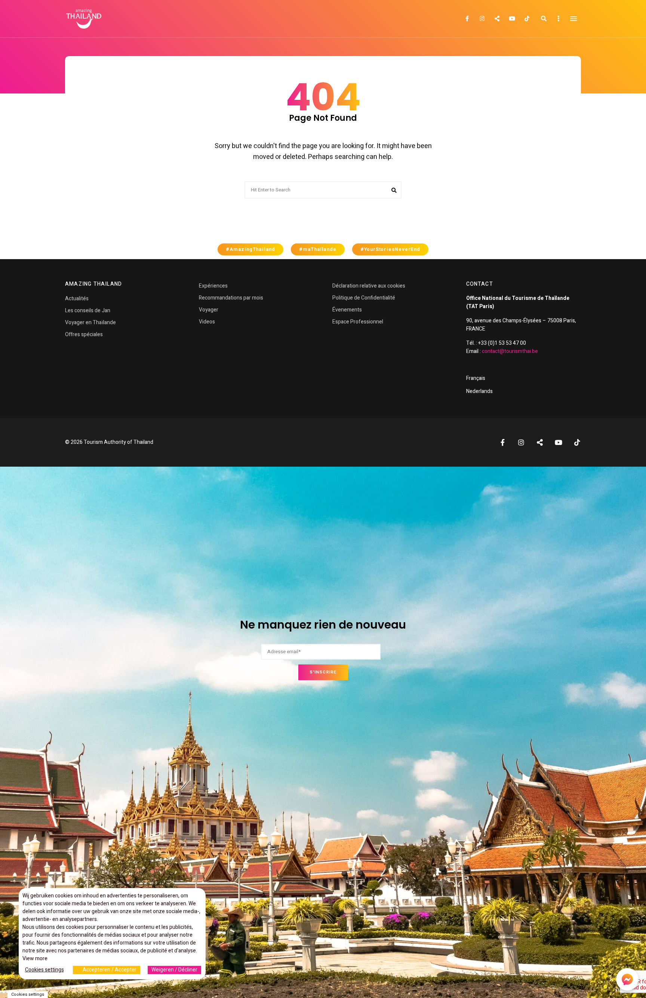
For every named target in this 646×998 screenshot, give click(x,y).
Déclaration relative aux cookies (368, 286)
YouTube (511, 18)
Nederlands (479, 391)
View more (34, 958)
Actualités (77, 299)
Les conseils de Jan (87, 310)
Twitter (496, 18)
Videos (207, 322)
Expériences (213, 286)
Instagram (481, 18)
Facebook (466, 18)
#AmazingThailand (250, 249)
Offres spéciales (84, 334)
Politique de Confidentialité (363, 298)
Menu (573, 18)
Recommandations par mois (231, 298)
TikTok (526, 18)
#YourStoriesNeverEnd (390, 249)
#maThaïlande (317, 249)
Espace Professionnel (357, 322)
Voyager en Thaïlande (90, 322)
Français (475, 378)
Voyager (208, 310)
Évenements (347, 310)
